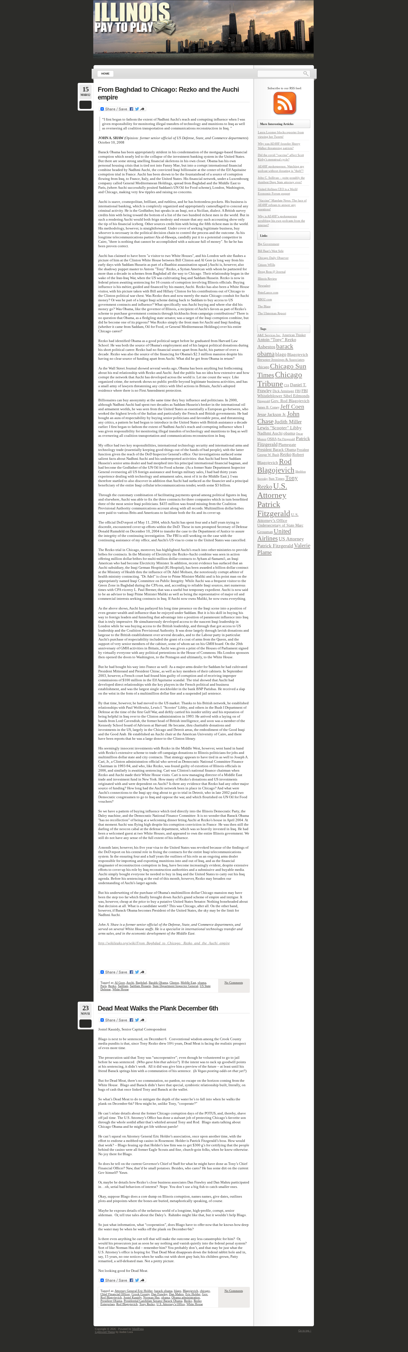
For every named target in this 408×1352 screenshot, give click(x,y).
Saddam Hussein (140, 986)
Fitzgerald (263, 401)
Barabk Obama (158, 982)
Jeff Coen (292, 406)
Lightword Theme (105, 1331)
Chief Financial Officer (115, 1294)
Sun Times (276, 478)
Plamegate (287, 444)
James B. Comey (268, 407)
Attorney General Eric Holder (134, 1290)
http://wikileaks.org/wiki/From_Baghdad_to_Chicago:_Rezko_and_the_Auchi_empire (164, 943)
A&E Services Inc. (269, 335)
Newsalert (264, 285)
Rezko (112, 986)
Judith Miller (288, 422)
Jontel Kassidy (133, 1297)
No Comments (234, 982)
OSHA (272, 439)
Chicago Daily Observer (273, 257)
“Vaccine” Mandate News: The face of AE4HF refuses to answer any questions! (282, 205)
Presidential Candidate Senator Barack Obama (153, 1300)
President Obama (111, 1300)
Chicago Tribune (279, 379)
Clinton (174, 982)
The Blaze (264, 306)
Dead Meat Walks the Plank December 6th (158, 1008)
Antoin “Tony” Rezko (276, 339)
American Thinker (294, 335)
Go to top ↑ (304, 1330)
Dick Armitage (283, 391)
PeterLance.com (268, 292)
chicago (205, 1290)
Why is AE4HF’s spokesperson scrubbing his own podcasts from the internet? (281, 221)
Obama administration (186, 1297)
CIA (286, 385)
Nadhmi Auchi (270, 433)
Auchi (130, 982)
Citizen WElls (266, 264)
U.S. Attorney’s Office (171, 1304)
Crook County (141, 1294)
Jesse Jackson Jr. (271, 414)
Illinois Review (267, 278)
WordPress (138, 1328)
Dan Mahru (176, 1294)
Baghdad (141, 982)
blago (177, 1290)
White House (120, 989)
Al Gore (120, 982)
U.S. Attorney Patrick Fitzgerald (273, 499)
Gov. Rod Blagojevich (290, 400)
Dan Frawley (159, 1294)
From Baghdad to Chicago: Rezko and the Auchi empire (168, 93)
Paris (103, 986)
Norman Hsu (151, 1297)
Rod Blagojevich (127, 1304)
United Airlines (274, 535)
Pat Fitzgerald (286, 439)
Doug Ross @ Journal (272, 271)
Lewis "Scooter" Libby (279, 427)
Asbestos (266, 347)
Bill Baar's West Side (271, 250)
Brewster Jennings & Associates (280, 360)
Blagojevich (190, 1290)
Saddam (123, 986)
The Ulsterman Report (272, 313)
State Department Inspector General (175, 986)
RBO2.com (265, 299)
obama (202, 982)
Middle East (188, 982)
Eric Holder (192, 1294)
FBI (298, 391)
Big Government (268, 244)
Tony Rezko (147, 1304)
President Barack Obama (276, 449)
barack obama (163, 1290)
